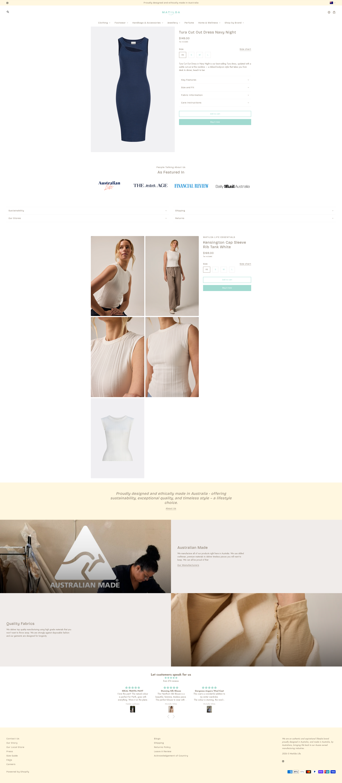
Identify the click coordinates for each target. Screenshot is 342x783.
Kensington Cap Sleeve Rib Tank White (224, 244)
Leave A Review (162, 751)
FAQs (9, 760)
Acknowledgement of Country (171, 755)
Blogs (157, 738)
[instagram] (7, 2)
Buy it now (215, 122)
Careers (10, 764)
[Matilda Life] (171, 12)
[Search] (7, 11)
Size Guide (12, 755)
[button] (169, 716)
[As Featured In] (109, 186)
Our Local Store (15, 747)
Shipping (159, 743)
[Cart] (334, 12)
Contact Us (12, 738)
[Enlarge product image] (133, 89)
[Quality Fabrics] (256, 630)
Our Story (12, 743)
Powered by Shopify (17, 771)
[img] (171, 677)
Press (9, 751)
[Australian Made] (85, 556)
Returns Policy (162, 747)
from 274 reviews (171, 681)
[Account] (329, 12)
